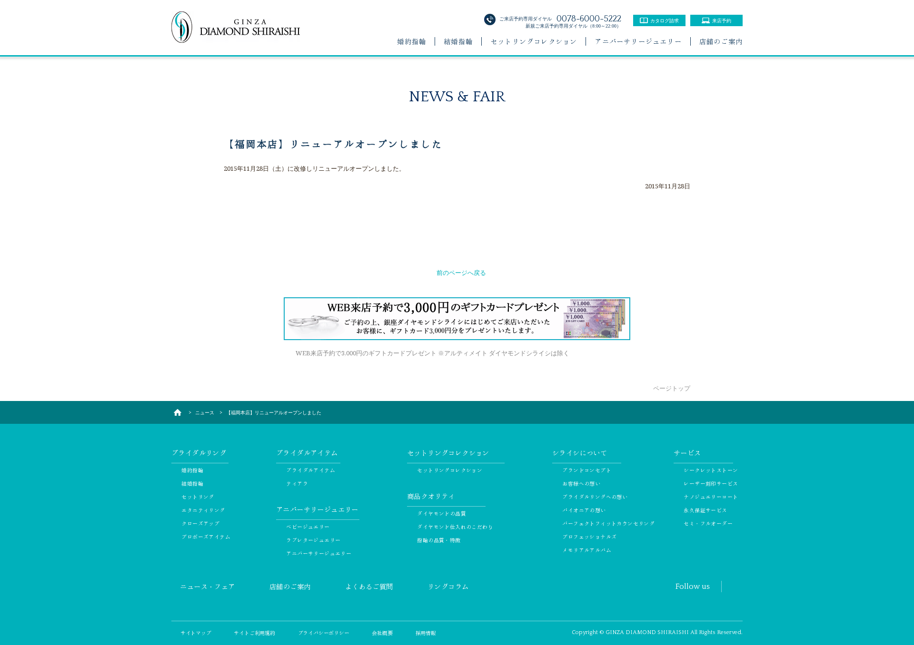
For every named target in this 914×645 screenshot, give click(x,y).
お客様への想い (581, 483)
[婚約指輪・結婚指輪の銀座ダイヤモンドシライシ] (177, 412)
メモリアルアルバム (586, 550)
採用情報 (426, 632)
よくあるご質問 (369, 586)
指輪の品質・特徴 (438, 540)
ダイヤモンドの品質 (441, 513)
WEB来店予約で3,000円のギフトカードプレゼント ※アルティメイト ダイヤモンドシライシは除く (432, 353)
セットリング (197, 496)
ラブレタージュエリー (313, 540)
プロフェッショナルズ (589, 536)
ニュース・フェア (207, 586)
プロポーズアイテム (205, 536)
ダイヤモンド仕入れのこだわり (455, 526)
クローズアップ (200, 523)
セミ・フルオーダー (708, 523)
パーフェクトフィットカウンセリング (608, 523)
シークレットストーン (711, 470)
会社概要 (382, 632)
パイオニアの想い (584, 510)
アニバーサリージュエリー (638, 41)
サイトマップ (195, 632)
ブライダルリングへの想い (594, 496)
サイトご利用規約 (254, 632)
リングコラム (447, 586)
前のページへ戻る (461, 272)
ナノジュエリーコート (711, 496)
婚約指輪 (411, 41)
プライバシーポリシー (323, 632)
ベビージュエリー (307, 526)
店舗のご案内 (721, 41)
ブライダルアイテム (310, 470)
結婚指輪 (458, 41)
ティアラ (297, 483)
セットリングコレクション (533, 41)
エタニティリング (203, 510)
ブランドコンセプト (586, 470)
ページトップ (671, 388)
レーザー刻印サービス (711, 483)
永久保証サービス (705, 510)
